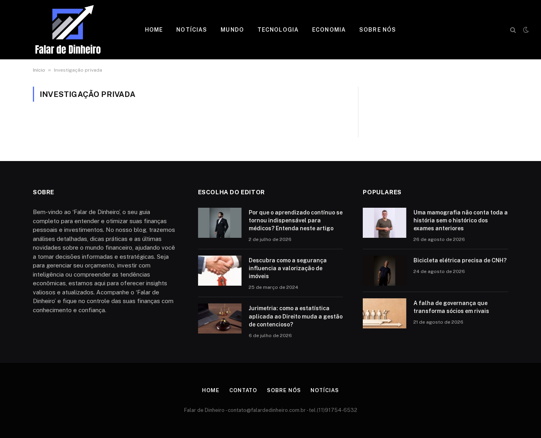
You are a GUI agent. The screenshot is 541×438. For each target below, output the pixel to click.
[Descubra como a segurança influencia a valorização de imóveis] (220, 271)
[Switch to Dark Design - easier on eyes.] (525, 30)
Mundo (232, 30)
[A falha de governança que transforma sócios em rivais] (384, 313)
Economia (329, 30)
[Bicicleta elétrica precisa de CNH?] (384, 271)
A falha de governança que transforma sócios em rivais (451, 307)
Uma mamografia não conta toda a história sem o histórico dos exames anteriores (460, 220)
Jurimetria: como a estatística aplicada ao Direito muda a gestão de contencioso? (296, 316)
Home (154, 30)
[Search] (513, 30)
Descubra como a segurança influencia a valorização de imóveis (288, 268)
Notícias (191, 30)
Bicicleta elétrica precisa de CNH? (460, 260)
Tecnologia (278, 30)
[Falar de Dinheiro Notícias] (68, 29)
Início (39, 70)
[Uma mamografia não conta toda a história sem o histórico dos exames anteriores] (384, 223)
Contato (243, 390)
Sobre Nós (377, 30)
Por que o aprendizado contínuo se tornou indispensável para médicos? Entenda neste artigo (296, 220)
